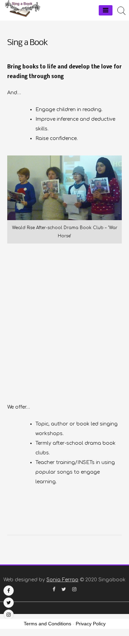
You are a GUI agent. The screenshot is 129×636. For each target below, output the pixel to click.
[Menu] (105, 10)
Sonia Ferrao (62, 579)
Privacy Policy (91, 623)
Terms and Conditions (47, 623)
